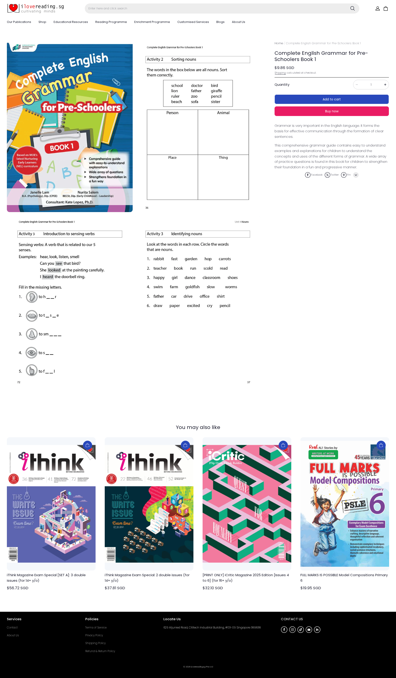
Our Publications (19, 22)
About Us (238, 22)
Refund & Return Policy (100, 651)
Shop (42, 22)
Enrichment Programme (152, 22)
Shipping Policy (95, 643)
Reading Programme (111, 22)
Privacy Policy (94, 635)
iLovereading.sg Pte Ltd (202, 666)
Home (279, 43)
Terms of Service (96, 627)
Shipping (280, 73)
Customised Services (193, 22)
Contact (12, 627)
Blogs (220, 22)
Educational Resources (71, 22)
